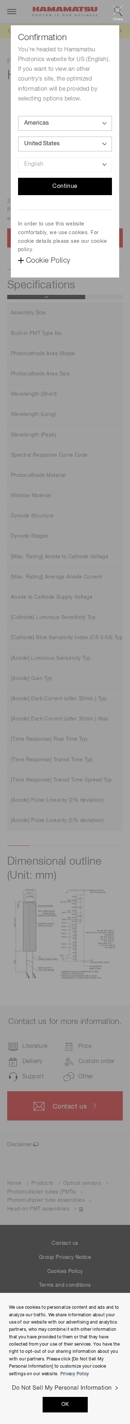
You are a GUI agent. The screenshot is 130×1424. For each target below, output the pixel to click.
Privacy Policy (74, 1374)
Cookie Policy (48, 260)
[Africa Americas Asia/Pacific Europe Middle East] (65, 123)
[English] (65, 164)
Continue (65, 186)
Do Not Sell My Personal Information (62, 1388)
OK (65, 1404)
